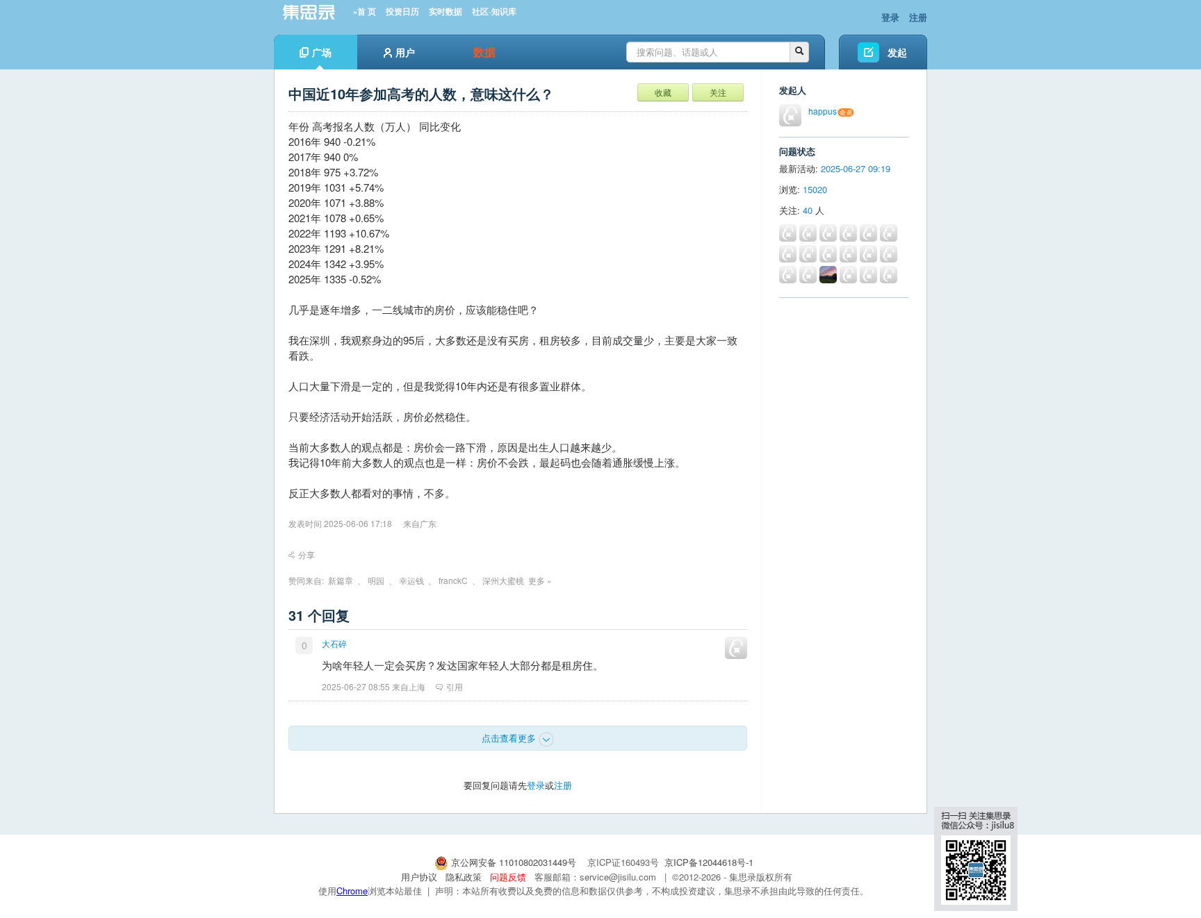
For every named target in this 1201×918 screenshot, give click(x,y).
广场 (322, 52)
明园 (376, 580)
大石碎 (334, 643)
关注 (718, 92)
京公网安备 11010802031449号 (513, 862)
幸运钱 (411, 580)
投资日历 (402, 12)
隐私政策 (464, 876)
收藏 (663, 92)
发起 (897, 52)
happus (822, 111)
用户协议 (419, 876)
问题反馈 (508, 876)
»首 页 (364, 12)
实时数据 (445, 12)
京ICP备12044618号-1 (708, 862)
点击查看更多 (510, 737)
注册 (918, 17)
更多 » (540, 580)
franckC (453, 580)
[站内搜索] (799, 52)
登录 (890, 17)
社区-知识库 (494, 12)
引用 (454, 686)
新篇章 (340, 580)
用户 (405, 52)
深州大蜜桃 (503, 580)
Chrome (352, 890)
